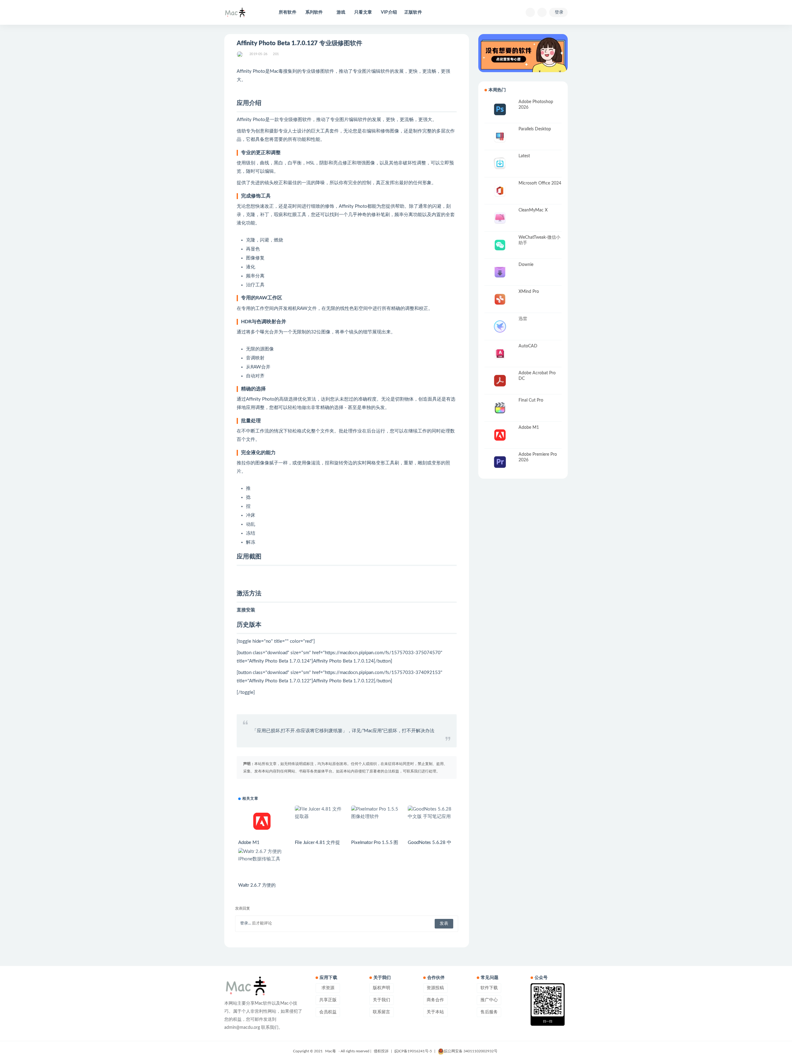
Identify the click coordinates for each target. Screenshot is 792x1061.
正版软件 (413, 12)
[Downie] (499, 272)
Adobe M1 (248, 842)
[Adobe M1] (262, 821)
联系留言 (381, 1012)
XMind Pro (529, 291)
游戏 (341, 12)
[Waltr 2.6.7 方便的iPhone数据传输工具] (262, 855)
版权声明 (381, 988)
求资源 (327, 988)
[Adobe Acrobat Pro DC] (499, 380)
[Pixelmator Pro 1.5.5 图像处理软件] (374, 813)
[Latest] (499, 163)
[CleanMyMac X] (499, 217)
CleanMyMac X (533, 210)
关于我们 (381, 1000)
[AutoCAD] (499, 353)
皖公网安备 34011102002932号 (470, 1051)
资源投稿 (435, 988)
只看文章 (363, 12)
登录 (559, 12)
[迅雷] (499, 326)
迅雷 (523, 319)
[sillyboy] (240, 54)
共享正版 (328, 1000)
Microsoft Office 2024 (540, 183)
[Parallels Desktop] (499, 136)
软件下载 (489, 988)
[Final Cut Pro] (499, 408)
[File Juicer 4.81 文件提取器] (318, 813)
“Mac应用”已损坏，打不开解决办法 (398, 730)
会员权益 (328, 1012)
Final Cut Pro (531, 400)
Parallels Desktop (535, 129)
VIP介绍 (389, 12)
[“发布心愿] (523, 53)
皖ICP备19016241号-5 (413, 1051)
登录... (245, 923)
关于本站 (435, 1012)
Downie (526, 265)
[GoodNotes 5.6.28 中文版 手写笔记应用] (431, 813)
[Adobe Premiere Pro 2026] (499, 462)
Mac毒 (330, 1051)
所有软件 (287, 12)
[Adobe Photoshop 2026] (499, 109)
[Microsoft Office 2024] (499, 190)
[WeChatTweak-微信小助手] (499, 245)
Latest (524, 156)
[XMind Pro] (499, 299)
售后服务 (489, 1012)
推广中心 (489, 1000)
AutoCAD (528, 346)
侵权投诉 (381, 1051)
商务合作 (435, 1000)
